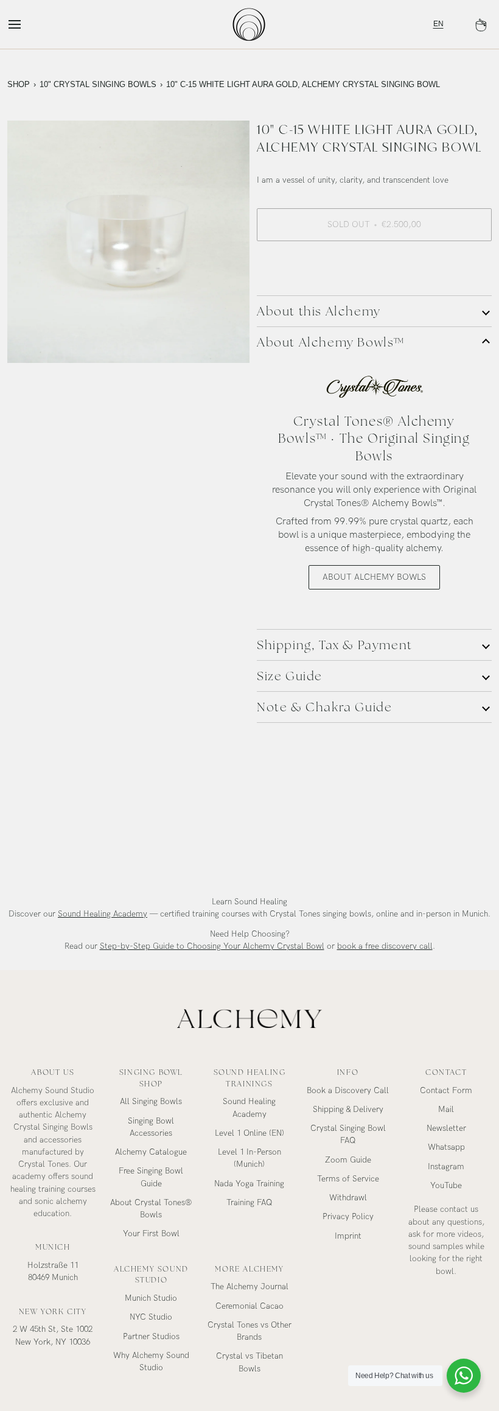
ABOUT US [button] (52, 1072)
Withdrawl (348, 1198)
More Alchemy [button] (249, 1269)
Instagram (446, 1167)
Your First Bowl (151, 1234)
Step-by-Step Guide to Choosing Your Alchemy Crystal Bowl (212, 946)
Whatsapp (446, 1147)
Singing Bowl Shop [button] (151, 1078)
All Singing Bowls (151, 1102)
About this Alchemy (319, 311)
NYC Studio (151, 1317)
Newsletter (446, 1128)
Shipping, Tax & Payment (335, 645)
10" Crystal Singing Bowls (98, 84)
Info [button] (347, 1072)
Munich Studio (151, 1298)
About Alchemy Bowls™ (331, 342)
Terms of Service (348, 1179)
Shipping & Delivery (348, 1109)
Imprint (348, 1236)
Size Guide (290, 676)
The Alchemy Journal (249, 1287)
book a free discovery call (385, 946)
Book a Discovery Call (348, 1091)
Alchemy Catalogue (151, 1152)
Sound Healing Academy (102, 914)
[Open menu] (25, 24)
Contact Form (446, 1091)
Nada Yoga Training (249, 1184)
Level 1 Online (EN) (249, 1133)
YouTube (446, 1186)
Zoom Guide (348, 1160)
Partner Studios (151, 1337)
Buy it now (374, 266)
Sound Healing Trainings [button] (250, 1078)
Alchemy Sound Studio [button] (151, 1275)
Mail (446, 1109)
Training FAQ (249, 1203)
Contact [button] (446, 1072)
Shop (18, 84)
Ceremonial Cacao (249, 1306)
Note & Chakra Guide (324, 707)
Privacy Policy (348, 1217)
